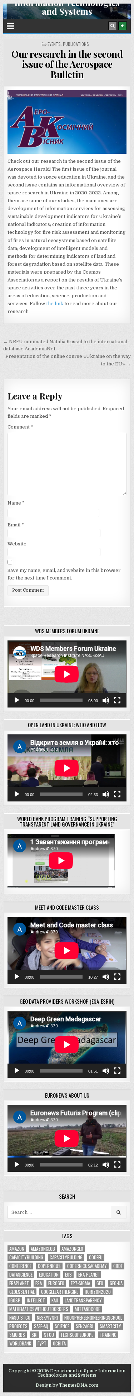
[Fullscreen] (117, 700)
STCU (49, 1334)
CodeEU (96, 1257)
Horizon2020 (98, 1291)
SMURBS (17, 1334)
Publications (76, 44)
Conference (20, 1266)
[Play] (16, 700)
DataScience (21, 1274)
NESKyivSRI (47, 1317)
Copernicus (49, 1266)
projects (18, 1326)
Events (54, 44)
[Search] (112, 26)
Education (49, 1274)
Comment (20, 427)
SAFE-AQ (41, 1326)
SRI (34, 1334)
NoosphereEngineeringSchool (93, 1317)
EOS (68, 1274)
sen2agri (84, 1326)
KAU (54, 1300)
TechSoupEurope (76, 1334)
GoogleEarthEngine (59, 1291)
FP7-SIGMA (80, 1283)
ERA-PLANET (88, 1274)
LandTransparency (83, 1300)
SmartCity (110, 1326)
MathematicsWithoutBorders (38, 1309)
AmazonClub (43, 1248)
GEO (99, 1283)
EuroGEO (56, 1283)
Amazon (16, 1248)
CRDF (118, 1266)
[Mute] (105, 700)
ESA (38, 1283)
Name (16, 503)
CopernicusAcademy (87, 1266)
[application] (67, 674)
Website (17, 543)
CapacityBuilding (26, 1257)
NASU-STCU (19, 1317)
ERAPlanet (19, 1283)
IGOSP (14, 1300)
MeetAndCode (87, 1309)
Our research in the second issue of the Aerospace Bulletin (67, 64)
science (62, 1326)
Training (108, 1334)
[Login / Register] (122, 26)
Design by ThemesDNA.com (67, 1385)
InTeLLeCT (36, 1300)
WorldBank (20, 1343)
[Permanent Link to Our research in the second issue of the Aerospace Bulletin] (67, 121)
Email (16, 524)
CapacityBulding (66, 1257)
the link (54, 303)
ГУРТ (42, 1343)
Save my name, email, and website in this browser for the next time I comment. (64, 574)
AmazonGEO (72, 1248)
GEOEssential (22, 1291)
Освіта (59, 1343)
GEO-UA (116, 1283)
